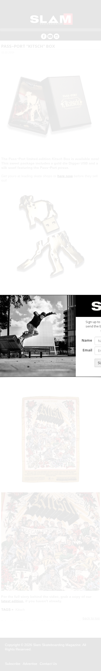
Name (87, 340)
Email (87, 350)
